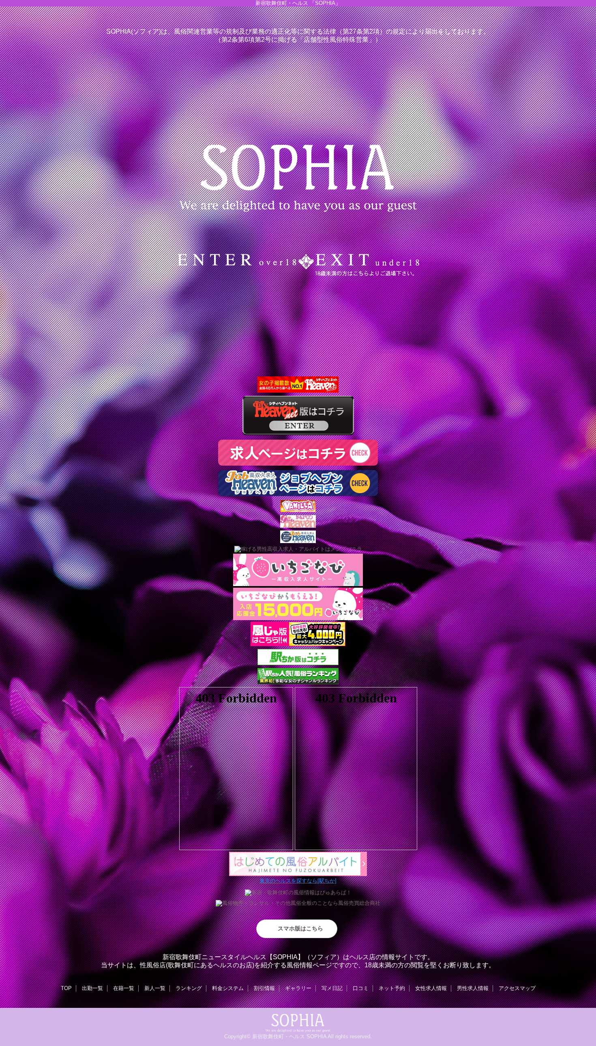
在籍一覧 (123, 988)
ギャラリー (298, 988)
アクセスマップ (517, 988)
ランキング (189, 988)
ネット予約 (392, 988)
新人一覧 (154, 988)
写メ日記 (332, 988)
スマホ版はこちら (300, 928)
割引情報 (264, 988)
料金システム (228, 988)
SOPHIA (316, 1036)
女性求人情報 (431, 988)
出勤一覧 (92, 988)
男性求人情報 (473, 988)
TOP (66, 988)
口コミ (361, 988)
